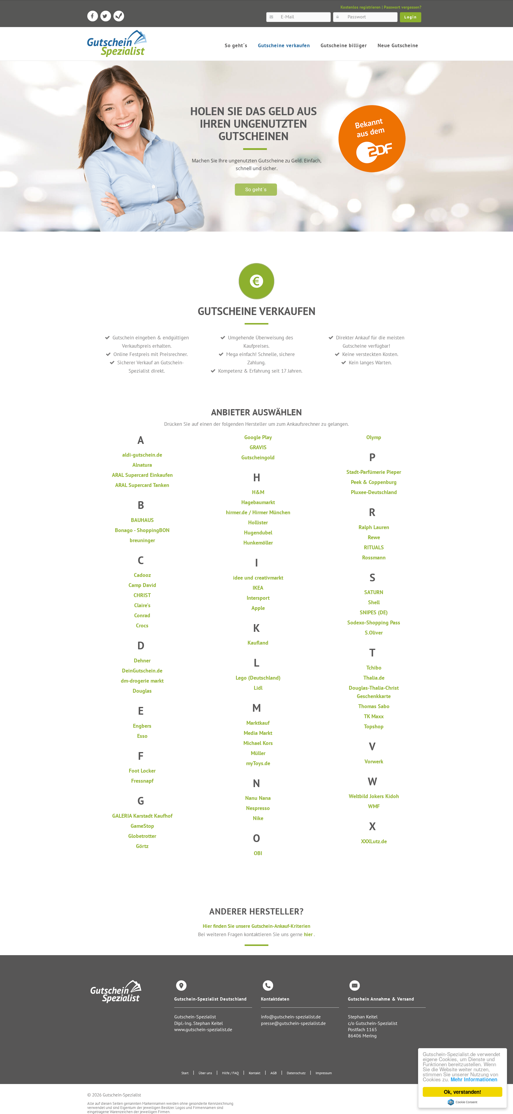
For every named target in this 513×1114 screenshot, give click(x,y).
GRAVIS (258, 447)
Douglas (142, 690)
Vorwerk (374, 761)
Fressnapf (142, 780)
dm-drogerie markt (142, 680)
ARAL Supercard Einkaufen (142, 474)
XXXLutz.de (374, 841)
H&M (258, 492)
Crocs (142, 625)
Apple (258, 608)
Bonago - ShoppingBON (142, 530)
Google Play (258, 437)
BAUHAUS (142, 520)
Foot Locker (142, 770)
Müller (258, 753)
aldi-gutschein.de (142, 454)
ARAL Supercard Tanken (142, 485)
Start (185, 1073)
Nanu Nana (258, 798)
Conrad (142, 615)
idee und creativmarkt (258, 577)
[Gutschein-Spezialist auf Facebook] (92, 16)
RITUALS (374, 547)
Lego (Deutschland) (258, 677)
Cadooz (142, 575)
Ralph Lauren (374, 527)
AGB (273, 1073)
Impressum (324, 1073)
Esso (142, 735)
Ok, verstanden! (462, 1091)
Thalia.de (373, 677)
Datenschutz (296, 1073)
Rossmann (374, 557)
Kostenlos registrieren (361, 7)
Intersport (258, 597)
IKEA (258, 587)
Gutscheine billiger (344, 45)
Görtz (142, 846)
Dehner (142, 660)
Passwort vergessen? (402, 7)
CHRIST (142, 595)
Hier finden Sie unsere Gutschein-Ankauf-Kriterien (256, 925)
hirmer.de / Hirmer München (258, 512)
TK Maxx (374, 716)
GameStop (142, 825)
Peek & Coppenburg (374, 482)
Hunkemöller (258, 542)
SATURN (373, 592)
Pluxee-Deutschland (374, 492)
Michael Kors (258, 743)
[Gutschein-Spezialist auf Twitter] (105, 16)
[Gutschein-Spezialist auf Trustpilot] (118, 16)
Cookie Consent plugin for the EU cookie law (462, 1102)
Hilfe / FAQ (230, 1073)
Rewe (374, 537)
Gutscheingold (258, 457)
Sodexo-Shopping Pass (373, 622)
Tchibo (373, 667)
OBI (258, 853)
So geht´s (236, 45)
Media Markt (258, 733)
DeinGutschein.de (142, 670)
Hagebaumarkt (258, 502)
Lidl (258, 687)
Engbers (142, 725)
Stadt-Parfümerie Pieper (373, 472)
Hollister (258, 522)
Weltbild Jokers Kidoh (374, 796)
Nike (258, 818)
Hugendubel (258, 532)
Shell (374, 602)
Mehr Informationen (474, 1079)
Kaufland (258, 642)
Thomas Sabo (374, 706)
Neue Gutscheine (398, 45)
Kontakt (254, 1073)
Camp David (142, 585)
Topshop (374, 726)
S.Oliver (374, 632)
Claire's (142, 605)
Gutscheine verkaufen (284, 45)
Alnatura (142, 464)
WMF (374, 806)
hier (309, 934)
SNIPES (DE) (374, 612)
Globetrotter (142, 836)
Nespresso (258, 808)
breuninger (142, 540)
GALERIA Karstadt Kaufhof (142, 815)
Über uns (205, 1073)
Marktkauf (258, 722)
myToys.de (258, 763)
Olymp (373, 437)
